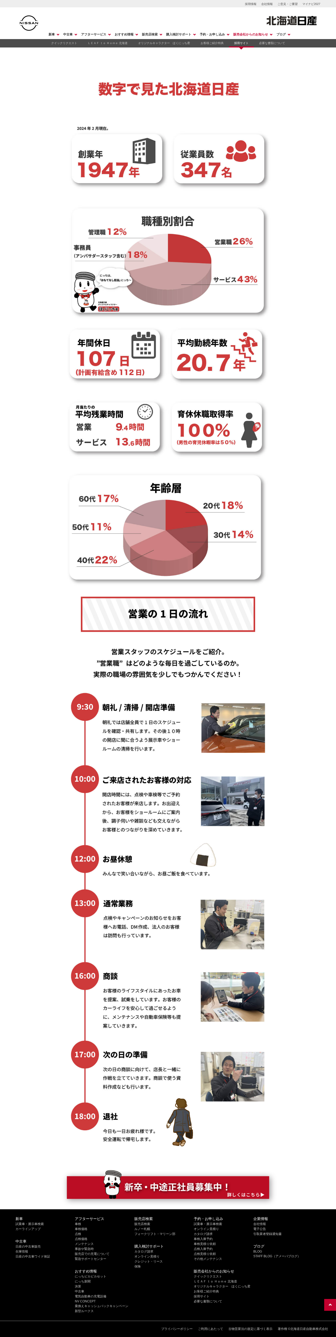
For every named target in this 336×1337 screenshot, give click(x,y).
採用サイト (241, 43)
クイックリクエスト (64, 43)
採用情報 (250, 4)
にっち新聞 (83, 1281)
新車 (52, 34)
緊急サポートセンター (90, 1259)
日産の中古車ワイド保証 (32, 1256)
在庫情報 (21, 1251)
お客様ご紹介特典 (212, 43)
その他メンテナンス (208, 1259)
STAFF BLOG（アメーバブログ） (277, 1256)
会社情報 (267, 4)
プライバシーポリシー (177, 1329)
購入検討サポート (178, 34)
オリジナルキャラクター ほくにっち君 (164, 43)
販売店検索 (150, 34)
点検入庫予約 (203, 1249)
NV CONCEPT (85, 1301)
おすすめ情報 (124, 34)
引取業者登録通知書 (267, 1234)
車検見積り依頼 (205, 1244)
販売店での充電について (92, 1254)
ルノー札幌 (142, 1229)
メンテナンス (84, 1244)
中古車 (68, 34)
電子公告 (259, 1229)
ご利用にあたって (210, 1329)
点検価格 (81, 1239)
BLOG (257, 1251)
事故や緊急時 (84, 1249)
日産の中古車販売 (28, 1246)
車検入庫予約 (203, 1239)
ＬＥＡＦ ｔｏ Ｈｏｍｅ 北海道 (108, 43)
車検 (78, 1224)
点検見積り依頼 (205, 1254)
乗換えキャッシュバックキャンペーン (101, 1306)
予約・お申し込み (212, 34)
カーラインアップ (28, 1229)
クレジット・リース (148, 1261)
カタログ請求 (143, 1251)
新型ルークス (84, 1311)
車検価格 (81, 1229)
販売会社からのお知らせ (250, 34)
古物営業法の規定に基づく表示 (250, 1329)
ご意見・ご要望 (287, 4)
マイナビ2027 (311, 4)
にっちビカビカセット (90, 1276)
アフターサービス (93, 34)
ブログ (281, 34)
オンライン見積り (147, 1256)
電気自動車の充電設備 (90, 1296)
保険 (137, 1266)
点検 (78, 1234)
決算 (78, 1286)
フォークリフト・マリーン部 (154, 1234)
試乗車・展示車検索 (29, 1224)
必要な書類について (272, 43)
